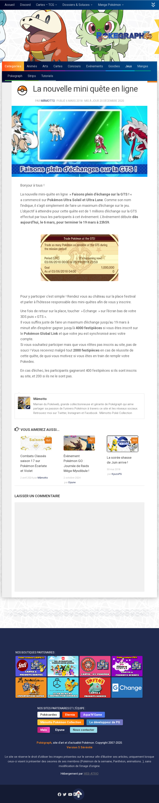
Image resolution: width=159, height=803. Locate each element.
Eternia (70, 714)
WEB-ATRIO (91, 773)
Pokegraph (15, 76)
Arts (45, 66)
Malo (43, 730)
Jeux (128, 66)
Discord (25, 5)
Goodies (114, 66)
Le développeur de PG (104, 722)
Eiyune (72, 482)
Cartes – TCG (45, 5)
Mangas (142, 66)
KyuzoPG (117, 474)
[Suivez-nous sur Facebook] (59, 794)
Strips (32, 76)
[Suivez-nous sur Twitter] (65, 794)
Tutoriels (47, 76)
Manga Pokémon (109, 5)
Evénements (94, 66)
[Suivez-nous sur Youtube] (70, 794)
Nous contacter (83, 730)
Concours (74, 66)
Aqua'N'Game (92, 714)
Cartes (58, 66)
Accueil (10, 5)
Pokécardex (48, 714)
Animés (32, 66)
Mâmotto (48, 100)
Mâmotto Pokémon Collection (60, 722)
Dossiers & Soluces (76, 5)
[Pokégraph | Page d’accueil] (125, 35)
